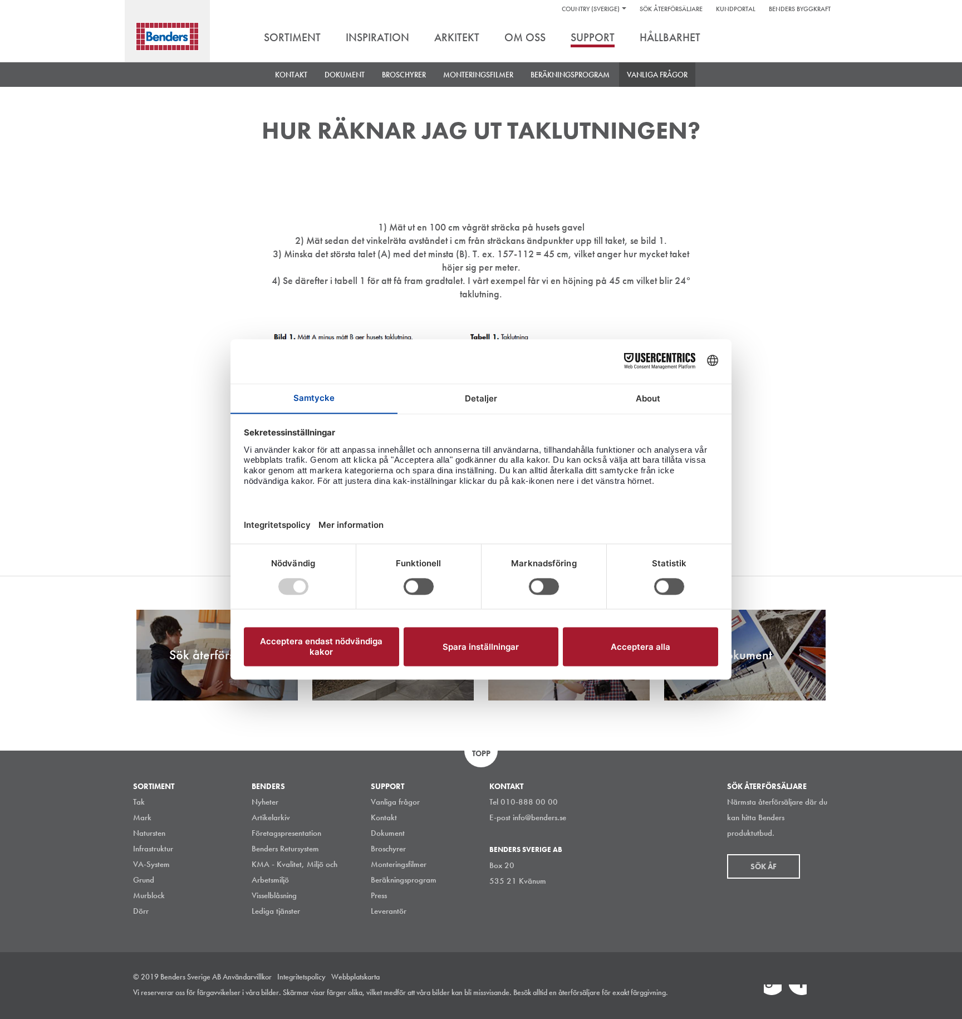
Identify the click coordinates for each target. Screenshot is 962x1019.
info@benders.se (539, 817)
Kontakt (291, 75)
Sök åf (763, 866)
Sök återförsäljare (671, 8)
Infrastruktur (153, 848)
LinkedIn (773, 993)
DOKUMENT (345, 75)
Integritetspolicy (301, 977)
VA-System (151, 864)
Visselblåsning (274, 895)
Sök (821, 38)
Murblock (149, 895)
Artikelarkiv (271, 817)
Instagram (748, 993)
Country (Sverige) (591, 8)
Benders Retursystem (285, 848)
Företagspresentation (286, 833)
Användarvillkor (247, 977)
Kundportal (735, 8)
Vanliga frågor (657, 75)
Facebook (798, 993)
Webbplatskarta (355, 977)
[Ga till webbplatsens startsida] (167, 36)
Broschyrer (388, 848)
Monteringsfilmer (478, 75)
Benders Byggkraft (800, 8)
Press (379, 895)
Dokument (388, 833)
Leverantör (388, 911)
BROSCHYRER (404, 75)
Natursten (149, 833)
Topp (481, 753)
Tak (139, 801)
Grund (143, 879)
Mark (142, 817)
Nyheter (265, 801)
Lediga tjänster (276, 911)
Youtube (823, 993)
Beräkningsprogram (570, 75)
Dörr (141, 911)
